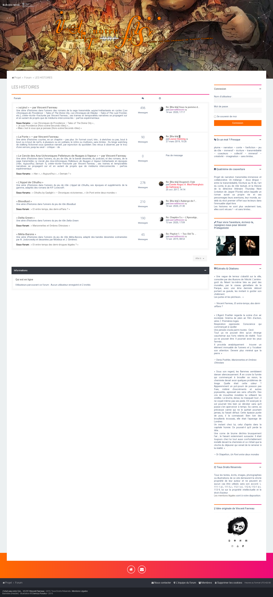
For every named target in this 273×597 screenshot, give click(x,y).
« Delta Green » (25, 217)
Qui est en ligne (24, 279)
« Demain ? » (64, 173)
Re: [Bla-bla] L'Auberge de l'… (181, 201)
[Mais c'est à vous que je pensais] (249, 246)
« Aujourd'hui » (48, 173)
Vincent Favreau (36, 591)
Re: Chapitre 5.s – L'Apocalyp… (182, 217)
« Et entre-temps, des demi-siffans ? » (50, 209)
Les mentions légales (225, 495)
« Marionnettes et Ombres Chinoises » (50, 225)
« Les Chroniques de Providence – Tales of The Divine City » (62, 123)
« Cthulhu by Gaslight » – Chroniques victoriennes (57, 192)
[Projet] (137, 35)
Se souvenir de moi (227, 116)
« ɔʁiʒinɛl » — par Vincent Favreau (36, 107)
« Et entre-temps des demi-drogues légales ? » (54, 244)
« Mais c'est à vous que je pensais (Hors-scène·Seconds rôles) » (49, 128)
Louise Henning (177, 139)
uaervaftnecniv (177, 109)
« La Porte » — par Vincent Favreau (37, 136)
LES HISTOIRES (25, 87)
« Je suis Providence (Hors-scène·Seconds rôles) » (42, 125)
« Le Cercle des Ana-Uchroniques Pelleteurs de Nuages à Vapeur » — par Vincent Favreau (71, 155)
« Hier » (36, 173)
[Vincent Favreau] (237, 526)
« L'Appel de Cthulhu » (29, 182)
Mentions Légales (80, 591)
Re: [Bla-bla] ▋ (173, 136)
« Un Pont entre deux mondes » (100, 192)
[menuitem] (25, 4)
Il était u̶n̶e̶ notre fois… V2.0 (14, 591)
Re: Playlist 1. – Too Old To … (181, 234)
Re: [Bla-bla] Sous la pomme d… (182, 107)
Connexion (220, 89)
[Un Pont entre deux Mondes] (226, 246)
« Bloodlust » (24, 201)
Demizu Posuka (39, 593)
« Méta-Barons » (26, 234)
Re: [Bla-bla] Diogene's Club (180, 182)
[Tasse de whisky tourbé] (240, 540)
